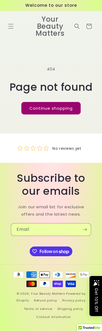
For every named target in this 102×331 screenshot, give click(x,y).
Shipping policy (70, 309)
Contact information (53, 317)
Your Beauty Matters (48, 293)
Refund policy (45, 300)
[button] (11, 26)
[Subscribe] (85, 229)
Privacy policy (74, 300)
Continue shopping (51, 108)
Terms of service (38, 309)
